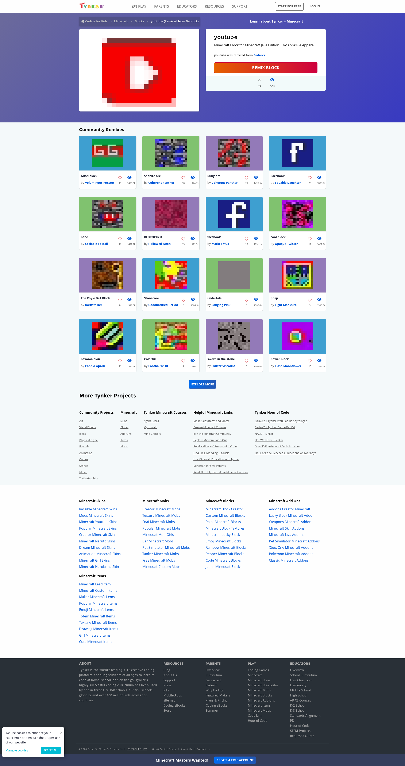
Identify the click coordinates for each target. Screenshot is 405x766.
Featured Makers (218, 695)
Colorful (150, 359)
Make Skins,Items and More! (211, 421)
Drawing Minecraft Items (98, 628)
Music (83, 472)
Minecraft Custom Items (98, 590)
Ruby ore (213, 176)
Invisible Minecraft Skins (98, 509)
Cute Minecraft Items (95, 641)
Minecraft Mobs (259, 690)
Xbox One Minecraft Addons (291, 547)
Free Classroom (301, 680)
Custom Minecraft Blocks (225, 515)
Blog (166, 670)
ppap (274, 298)
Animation (85, 453)
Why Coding (214, 690)
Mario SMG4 (220, 244)
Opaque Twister (286, 244)
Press (167, 685)
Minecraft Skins (259, 680)
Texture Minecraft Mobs (161, 515)
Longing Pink (221, 305)
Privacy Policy (137, 749)
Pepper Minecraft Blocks (225, 553)
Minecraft (121, 21)
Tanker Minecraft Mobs (160, 553)
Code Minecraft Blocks (223, 560)
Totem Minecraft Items (97, 616)
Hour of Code (257, 720)
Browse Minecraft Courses (209, 427)
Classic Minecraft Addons (289, 560)
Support (169, 680)
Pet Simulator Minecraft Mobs (166, 547)
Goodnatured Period (163, 305)
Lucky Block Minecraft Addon (292, 515)
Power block (280, 359)
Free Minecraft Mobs (158, 560)
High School (298, 695)
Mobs (124, 446)
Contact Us (203, 749)
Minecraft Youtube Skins (98, 521)
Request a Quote (302, 736)
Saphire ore (152, 176)
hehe (84, 237)
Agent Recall (151, 421)
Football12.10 (158, 366)
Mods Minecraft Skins (96, 515)
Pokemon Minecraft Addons (291, 553)
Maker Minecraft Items (97, 596)
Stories (83, 466)
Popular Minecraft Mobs (161, 528)
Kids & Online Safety (164, 749)
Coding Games (258, 670)
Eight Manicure (286, 305)
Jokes (82, 434)
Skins (123, 421)
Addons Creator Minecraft (289, 509)
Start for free (289, 6)
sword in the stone (221, 359)
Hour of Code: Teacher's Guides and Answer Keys (285, 453)
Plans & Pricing (216, 700)
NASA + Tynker (264, 434)
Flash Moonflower (288, 366)
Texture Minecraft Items (98, 622)
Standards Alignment (305, 715)
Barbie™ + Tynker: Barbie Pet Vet (275, 427)
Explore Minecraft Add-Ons (210, 440)
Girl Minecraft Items (95, 635)
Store (167, 710)
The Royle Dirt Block (95, 298)
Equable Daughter (288, 183)
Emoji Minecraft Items (96, 609)
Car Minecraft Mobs (158, 541)
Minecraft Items (259, 705)
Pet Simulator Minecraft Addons (294, 541)
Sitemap (169, 700)
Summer (212, 710)
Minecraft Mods (259, 710)
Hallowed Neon (159, 244)
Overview (213, 670)
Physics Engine (88, 440)
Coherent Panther (161, 183)
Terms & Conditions (111, 749)
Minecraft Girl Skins (94, 560)
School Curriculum (303, 675)
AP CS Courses (300, 700)
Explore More (202, 384)
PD (292, 720)
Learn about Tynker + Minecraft (276, 21)
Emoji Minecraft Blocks (224, 541)
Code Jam (255, 715)
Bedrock (260, 55)
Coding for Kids (96, 21)
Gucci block (89, 176)
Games (83, 459)
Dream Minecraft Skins (97, 547)
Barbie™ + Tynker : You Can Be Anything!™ (281, 421)
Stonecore (151, 298)
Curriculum (214, 675)
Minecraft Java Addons (286, 534)
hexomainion (90, 359)
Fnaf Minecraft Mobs (158, 521)
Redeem (211, 685)
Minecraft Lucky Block (223, 534)
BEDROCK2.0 (153, 237)
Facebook (278, 176)
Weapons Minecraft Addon (290, 521)
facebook (214, 237)
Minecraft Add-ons (261, 700)
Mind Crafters (152, 434)
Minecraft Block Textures (225, 528)
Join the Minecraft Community (212, 434)
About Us (170, 675)
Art (81, 421)
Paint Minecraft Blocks (223, 521)
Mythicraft (150, 427)
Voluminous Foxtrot (99, 183)
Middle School (300, 690)
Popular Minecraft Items (98, 603)
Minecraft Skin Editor (263, 685)
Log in (315, 6)
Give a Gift (213, 680)
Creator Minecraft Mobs (161, 509)
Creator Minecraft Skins (97, 534)
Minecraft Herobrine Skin (99, 566)
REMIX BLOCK (265, 67)
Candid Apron (95, 366)
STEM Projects (300, 730)
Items (124, 440)
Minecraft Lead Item (95, 584)
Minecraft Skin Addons (287, 528)
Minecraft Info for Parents (209, 466)
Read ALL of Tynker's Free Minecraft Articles (220, 472)
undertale (214, 298)
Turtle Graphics (88, 478)
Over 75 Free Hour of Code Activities (277, 446)
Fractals (84, 446)
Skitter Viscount (223, 366)
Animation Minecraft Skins (100, 553)
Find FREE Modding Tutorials (211, 453)
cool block (278, 237)
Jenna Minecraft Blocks (224, 566)
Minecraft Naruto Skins (97, 541)
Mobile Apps (172, 695)
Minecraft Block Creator (224, 509)
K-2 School (297, 705)
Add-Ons (125, 434)
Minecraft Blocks (260, 695)
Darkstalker (93, 305)
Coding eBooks (174, 705)
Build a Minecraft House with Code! (215, 446)
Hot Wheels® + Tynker (269, 440)
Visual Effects (87, 427)
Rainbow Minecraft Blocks (226, 547)
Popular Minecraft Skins (98, 528)
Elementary (298, 685)
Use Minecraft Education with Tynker (216, 459)
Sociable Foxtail (96, 244)
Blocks (139, 21)
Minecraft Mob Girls (158, 534)
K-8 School (297, 710)
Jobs (166, 690)
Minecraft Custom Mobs (161, 566)
